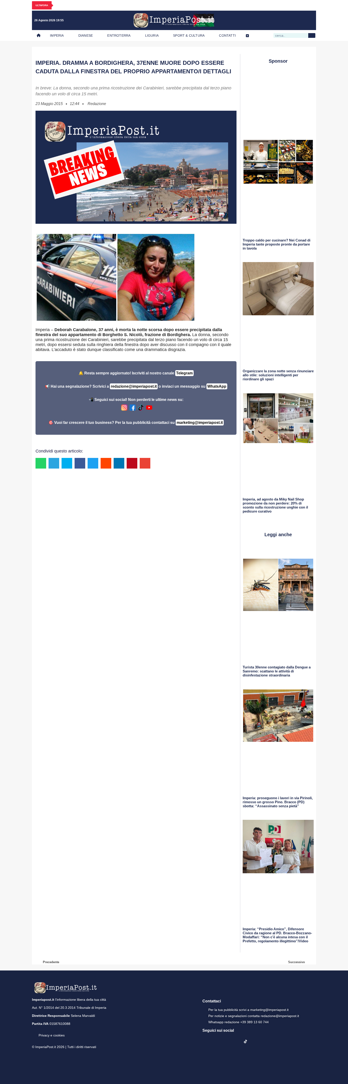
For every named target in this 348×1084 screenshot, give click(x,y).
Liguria (152, 35)
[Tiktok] (309, 20)
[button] (41, 463)
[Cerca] (311, 35)
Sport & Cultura (189, 35)
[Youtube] (290, 20)
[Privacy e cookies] (34, 1032)
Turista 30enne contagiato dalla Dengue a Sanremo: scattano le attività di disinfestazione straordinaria (277, 671)
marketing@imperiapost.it (200, 423)
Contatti (227, 35)
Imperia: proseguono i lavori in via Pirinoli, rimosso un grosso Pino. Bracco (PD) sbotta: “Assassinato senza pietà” (278, 802)
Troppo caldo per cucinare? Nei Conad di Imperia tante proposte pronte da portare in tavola (276, 244)
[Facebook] (270, 20)
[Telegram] (299, 20)
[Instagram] (280, 20)
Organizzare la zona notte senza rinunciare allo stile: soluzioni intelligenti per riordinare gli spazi (278, 375)
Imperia (57, 35)
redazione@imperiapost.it (134, 386)
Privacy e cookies (52, 1035)
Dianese (85, 35)
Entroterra (118, 35)
